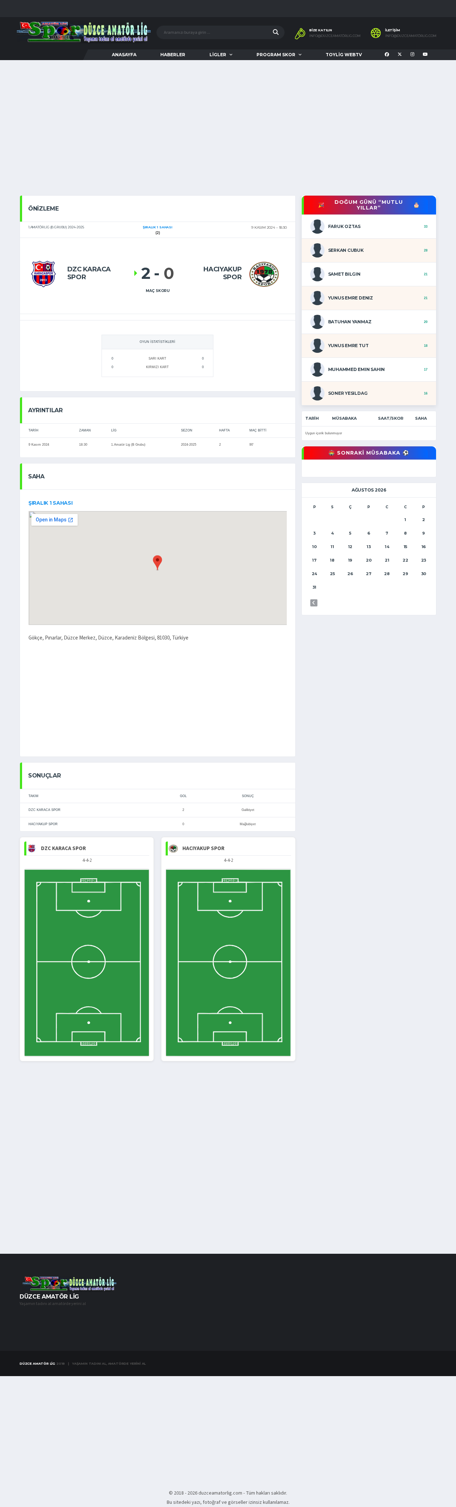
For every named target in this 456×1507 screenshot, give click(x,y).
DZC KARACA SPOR (44, 810)
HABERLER (172, 54)
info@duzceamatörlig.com (335, 36)
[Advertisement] (228, 135)
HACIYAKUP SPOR (43, 824)
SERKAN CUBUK (346, 250)
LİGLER (217, 54)
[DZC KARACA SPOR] (44, 273)
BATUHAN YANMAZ (350, 321)
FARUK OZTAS (344, 226)
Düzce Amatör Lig (37, 1363)
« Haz (313, 602)
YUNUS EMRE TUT (348, 345)
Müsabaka (344, 418)
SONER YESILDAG (348, 393)
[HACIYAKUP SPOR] (264, 273)
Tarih (312, 418)
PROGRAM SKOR (275, 54)
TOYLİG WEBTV (344, 54)
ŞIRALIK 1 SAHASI (50, 503)
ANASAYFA (124, 54)
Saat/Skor (390, 418)
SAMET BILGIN (344, 274)
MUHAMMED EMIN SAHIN (356, 369)
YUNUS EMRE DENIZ (350, 298)
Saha (421, 418)
